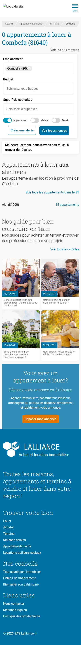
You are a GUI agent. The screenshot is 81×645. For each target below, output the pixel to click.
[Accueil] (15, 8)
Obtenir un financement (19, 578)
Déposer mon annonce (40, 419)
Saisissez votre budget (22, 89)
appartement (20, 120)
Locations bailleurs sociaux (22, 552)
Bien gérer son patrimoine (21, 584)
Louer (7, 521)
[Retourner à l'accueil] (40, 449)
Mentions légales (15, 610)
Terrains (8, 534)
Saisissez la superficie (21, 109)
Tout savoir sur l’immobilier (22, 572)
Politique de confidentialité (21, 616)
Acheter (8, 527)
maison (45, 120)
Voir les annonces (54, 130)
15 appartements (67, 205)
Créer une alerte (22, 130)
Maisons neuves (14, 540)
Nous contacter (13, 603)
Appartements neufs (17, 546)
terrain (65, 120)
